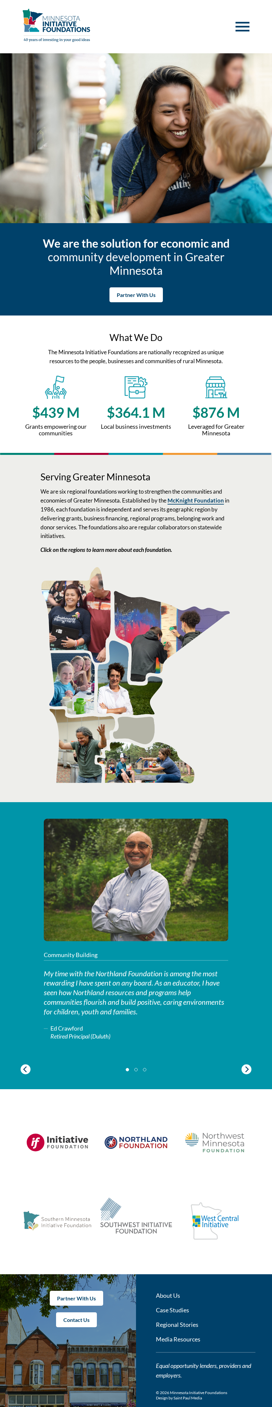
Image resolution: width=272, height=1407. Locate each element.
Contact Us (76, 1320)
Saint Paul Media (187, 1397)
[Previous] (26, 1069)
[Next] (246, 1069)
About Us (168, 1295)
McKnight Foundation (196, 500)
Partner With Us (136, 295)
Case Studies (172, 1310)
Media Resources (178, 1339)
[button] (242, 26)
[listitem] (82, 746)
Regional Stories (177, 1324)
